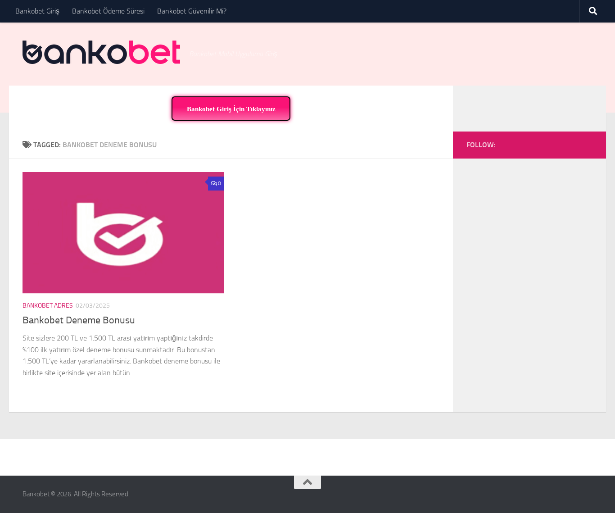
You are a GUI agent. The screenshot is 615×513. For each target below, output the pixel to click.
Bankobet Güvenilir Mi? (191, 11)
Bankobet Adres (48, 305)
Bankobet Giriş (37, 11)
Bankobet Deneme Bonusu (79, 320)
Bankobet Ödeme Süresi (108, 11)
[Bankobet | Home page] (101, 52)
